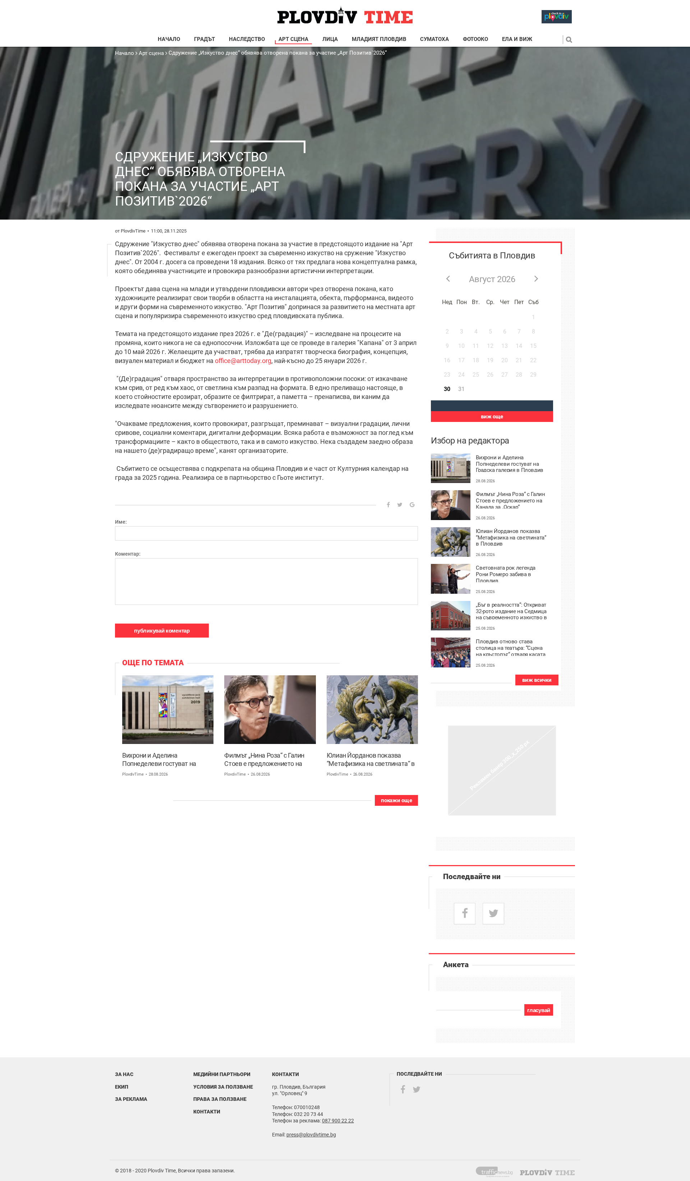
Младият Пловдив (379, 39)
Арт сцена (293, 39)
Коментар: (128, 553)
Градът (204, 39)
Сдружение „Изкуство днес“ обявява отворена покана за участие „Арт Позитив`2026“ (278, 53)
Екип (121, 1087)
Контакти (206, 1112)
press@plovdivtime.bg (311, 1135)
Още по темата (153, 662)
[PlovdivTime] (497, 1170)
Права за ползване (220, 1099)
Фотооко (475, 39)
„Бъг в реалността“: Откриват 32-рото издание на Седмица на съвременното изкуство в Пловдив (511, 610)
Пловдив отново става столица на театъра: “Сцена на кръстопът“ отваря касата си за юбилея (510, 647)
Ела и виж (517, 39)
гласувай (538, 1010)
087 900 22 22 (338, 1120)
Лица (330, 39)
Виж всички (536, 680)
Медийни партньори (221, 1074)
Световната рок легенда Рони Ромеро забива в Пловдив (505, 573)
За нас (124, 1074)
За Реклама (131, 1099)
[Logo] (345, 14)
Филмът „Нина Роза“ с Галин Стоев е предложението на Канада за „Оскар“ (264, 760)
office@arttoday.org (243, 360)
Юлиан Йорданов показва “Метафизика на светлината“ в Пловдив (370, 760)
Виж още (492, 416)
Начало (169, 39)
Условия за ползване (223, 1087)
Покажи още (396, 800)
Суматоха (434, 39)
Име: (121, 521)
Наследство (247, 39)
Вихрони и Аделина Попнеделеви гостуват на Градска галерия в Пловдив (162, 760)
